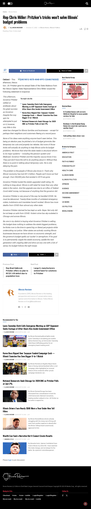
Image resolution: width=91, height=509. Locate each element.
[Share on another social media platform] (86, 71)
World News (67, 211)
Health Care (67, 170)
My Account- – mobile (33, 499)
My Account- (18, 499)
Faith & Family (68, 161)
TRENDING (66, 197)
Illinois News (13, 12)
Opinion (65, 184)
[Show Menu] (4, 3)
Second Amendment (70, 193)
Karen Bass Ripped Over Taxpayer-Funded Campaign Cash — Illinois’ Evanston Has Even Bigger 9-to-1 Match (39, 115)
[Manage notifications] (85, 504)
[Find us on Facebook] (62, 495)
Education (66, 157)
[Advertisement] (45, 50)
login (10, 460)
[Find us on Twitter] (67, 495)
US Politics (67, 206)
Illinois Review (16, 27)
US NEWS (65, 202)
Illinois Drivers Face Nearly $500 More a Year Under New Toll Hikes (28, 410)
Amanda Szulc (9, 439)
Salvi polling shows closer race (73, 136)
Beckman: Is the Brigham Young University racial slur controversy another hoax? (74, 126)
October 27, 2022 (31, 27)
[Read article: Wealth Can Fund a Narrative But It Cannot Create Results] (15, 448)
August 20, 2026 (21, 387)
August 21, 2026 (21, 360)
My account (7, 499)
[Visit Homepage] (49, 3)
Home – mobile (24, 495)
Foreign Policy (68, 166)
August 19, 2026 (21, 415)
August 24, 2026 (21, 332)
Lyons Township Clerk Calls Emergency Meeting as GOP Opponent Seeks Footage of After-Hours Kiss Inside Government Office (39, 106)
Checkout (6, 495)
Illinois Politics (55, 27)
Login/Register (38, 495)
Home (5, 12)
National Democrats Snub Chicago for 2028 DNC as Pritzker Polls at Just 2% (39, 122)
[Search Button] (87, 3)
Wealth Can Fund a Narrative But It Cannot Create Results (27, 435)
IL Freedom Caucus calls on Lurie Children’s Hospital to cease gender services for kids (75, 114)
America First (68, 152)
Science (65, 188)
